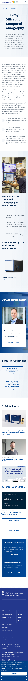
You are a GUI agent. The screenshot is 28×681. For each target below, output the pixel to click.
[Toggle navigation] (25, 2)
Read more (5, 280)
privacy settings (17, 668)
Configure (14, 678)
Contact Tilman (14, 342)
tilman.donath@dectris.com (12, 336)
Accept (14, 673)
